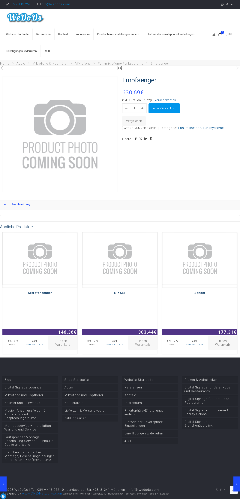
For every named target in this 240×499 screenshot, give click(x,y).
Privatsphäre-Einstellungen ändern (145, 412)
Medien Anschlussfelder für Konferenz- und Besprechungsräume (25, 414)
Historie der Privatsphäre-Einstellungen (144, 423)
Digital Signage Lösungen (24, 387)
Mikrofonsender (40, 293)
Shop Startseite (76, 380)
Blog (7, 380)
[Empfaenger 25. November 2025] (3, 483)
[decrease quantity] (126, 108)
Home (5, 63)
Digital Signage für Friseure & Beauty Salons (206, 412)
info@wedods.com (55, 4)
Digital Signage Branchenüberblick (198, 423)
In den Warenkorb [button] (62, 342)
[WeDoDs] (25, 17)
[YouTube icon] (231, 4)
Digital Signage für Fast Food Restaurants (207, 400)
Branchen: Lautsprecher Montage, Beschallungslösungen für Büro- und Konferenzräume (29, 456)
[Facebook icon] (227, 4)
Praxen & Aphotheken (201, 380)
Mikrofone (83, 63)
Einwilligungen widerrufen (143, 433)
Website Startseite (138, 380)
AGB (127, 441)
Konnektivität (74, 403)
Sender (199, 293)
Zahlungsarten (75, 418)
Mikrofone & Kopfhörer (50, 63)
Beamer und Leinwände (22, 403)
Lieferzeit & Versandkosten (85, 410)
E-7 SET (120, 293)
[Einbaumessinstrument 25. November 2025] (236, 483)
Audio (20, 63)
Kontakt (130, 395)
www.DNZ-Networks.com (42, 493)
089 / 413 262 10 (22, 4)
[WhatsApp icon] (222, 4)
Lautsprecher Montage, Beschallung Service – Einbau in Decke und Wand (28, 440)
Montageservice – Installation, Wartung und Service (28, 427)
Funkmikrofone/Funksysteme (120, 63)
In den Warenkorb (164, 108)
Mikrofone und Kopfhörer (23, 395)
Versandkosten (165, 100)
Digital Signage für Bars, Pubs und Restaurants (207, 389)
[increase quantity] (142, 108)
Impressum (133, 403)
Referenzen (133, 387)
